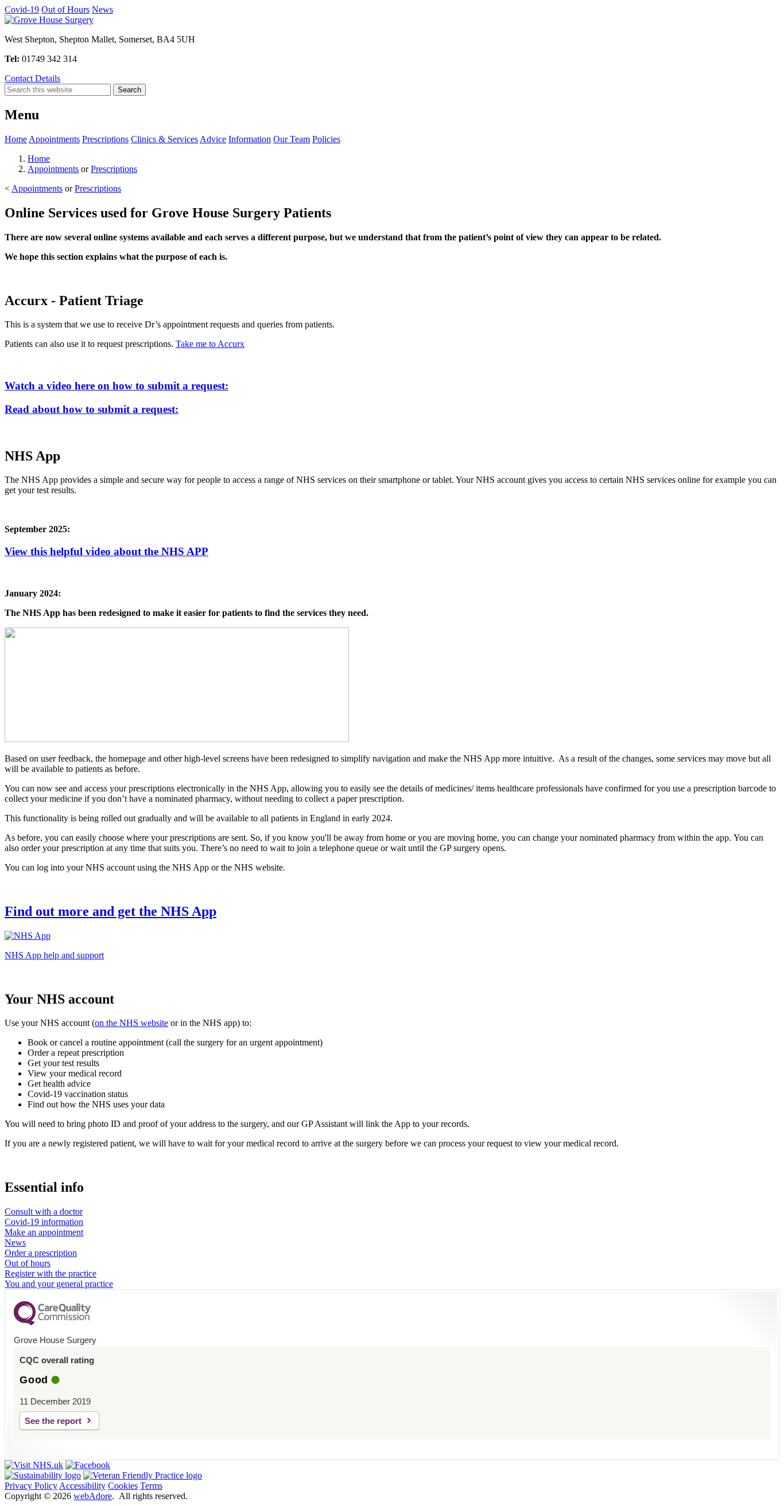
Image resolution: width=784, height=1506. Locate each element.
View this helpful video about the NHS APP (106, 551)
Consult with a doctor (44, 1211)
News (102, 9)
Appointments (54, 139)
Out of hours (28, 1263)
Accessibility (82, 1486)
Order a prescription (41, 1253)
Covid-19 (22, 9)
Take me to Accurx (210, 344)
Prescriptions (105, 139)
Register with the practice (50, 1273)
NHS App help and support (54, 955)
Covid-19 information (44, 1222)
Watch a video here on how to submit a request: (116, 386)
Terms (151, 1486)
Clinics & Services (164, 139)
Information (249, 139)
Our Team (291, 139)
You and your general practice (59, 1284)
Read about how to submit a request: (91, 409)
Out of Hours (65, 9)
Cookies (123, 1486)
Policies (326, 139)
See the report (53, 1421)
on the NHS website (131, 1023)
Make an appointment (44, 1232)
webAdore (92, 1496)
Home (16, 139)
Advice (213, 139)
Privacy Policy (31, 1486)
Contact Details (32, 78)
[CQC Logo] (52, 1322)
